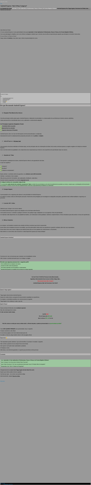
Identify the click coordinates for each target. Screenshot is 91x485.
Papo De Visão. (16, 376)
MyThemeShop (6, 484)
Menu (1, 3)
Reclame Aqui (17, 141)
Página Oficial (2, 381)
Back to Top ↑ (11, 484)
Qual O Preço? (5, 100)
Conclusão (4, 102)
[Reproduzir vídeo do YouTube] (45, 66)
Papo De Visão (3, 1)
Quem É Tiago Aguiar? (6, 99)
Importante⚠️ (5, 101)
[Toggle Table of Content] (1, 96)
